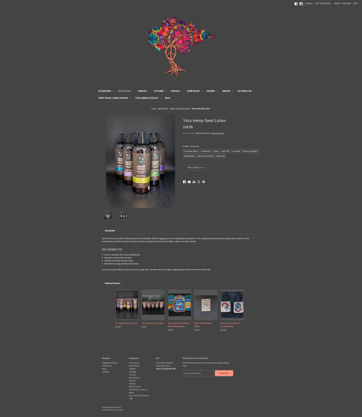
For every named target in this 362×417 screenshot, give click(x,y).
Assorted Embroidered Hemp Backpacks (178, 325)
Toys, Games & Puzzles (146, 98)
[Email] (189, 182)
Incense (211, 91)
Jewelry (226, 91)
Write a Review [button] (217, 133)
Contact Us (106, 365)
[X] (198, 182)
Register (347, 3)
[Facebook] (296, 3)
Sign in (337, 3)
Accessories (104, 91)
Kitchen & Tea (245, 91)
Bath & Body (124, 91)
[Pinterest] (203, 182)
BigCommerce (116, 407)
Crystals (175, 91)
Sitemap (105, 371)
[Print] (194, 182)
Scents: (191, 146)
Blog (104, 368)
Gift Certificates (323, 3)
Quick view (127, 305)
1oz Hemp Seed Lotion (153, 323)
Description (110, 230)
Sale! (167, 98)
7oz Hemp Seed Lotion (126, 323)
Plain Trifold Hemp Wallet (203, 325)
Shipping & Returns (110, 362)
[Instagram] (300, 3)
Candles (142, 91)
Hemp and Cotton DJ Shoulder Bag (230, 325)
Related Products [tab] (112, 283)
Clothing (158, 91)
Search (309, 3)
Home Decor (193, 91)
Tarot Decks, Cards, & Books (113, 98)
